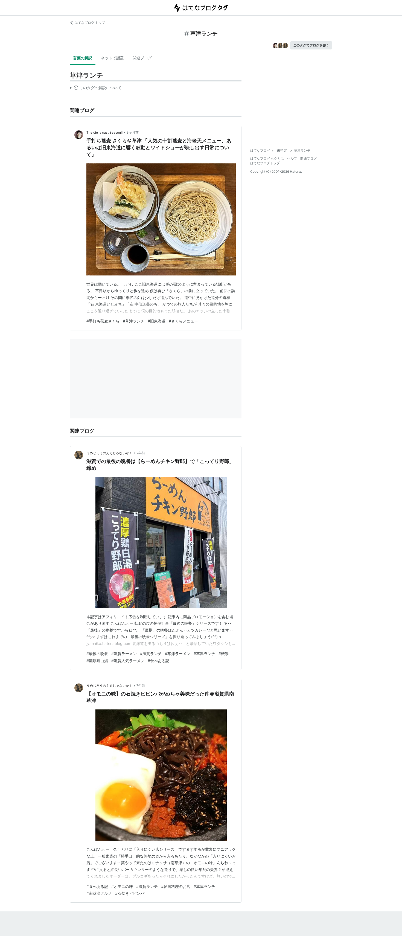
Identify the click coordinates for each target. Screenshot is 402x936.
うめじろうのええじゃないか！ (109, 453)
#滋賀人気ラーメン (127, 660)
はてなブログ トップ (90, 22)
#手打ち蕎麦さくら (103, 321)
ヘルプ (292, 158)
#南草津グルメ (99, 893)
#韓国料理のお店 (175, 886)
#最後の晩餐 (97, 653)
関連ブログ (142, 57)
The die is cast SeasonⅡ (104, 132)
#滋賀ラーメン (124, 653)
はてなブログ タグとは (267, 158)
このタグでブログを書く (311, 45)
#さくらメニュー (183, 321)
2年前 (140, 453)
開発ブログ (308, 158)
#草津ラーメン (177, 653)
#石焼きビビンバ (129, 893)
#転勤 (224, 653)
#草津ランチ (133, 321)
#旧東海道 (156, 321)
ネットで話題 (112, 57)
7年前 (140, 685)
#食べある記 (158, 660)
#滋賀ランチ (151, 653)
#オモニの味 (122, 886)
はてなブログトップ (265, 163)
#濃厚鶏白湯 (97, 660)
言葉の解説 (82, 57)
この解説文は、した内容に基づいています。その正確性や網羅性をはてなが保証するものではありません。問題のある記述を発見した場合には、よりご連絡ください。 (95, 88)
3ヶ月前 (133, 132)
